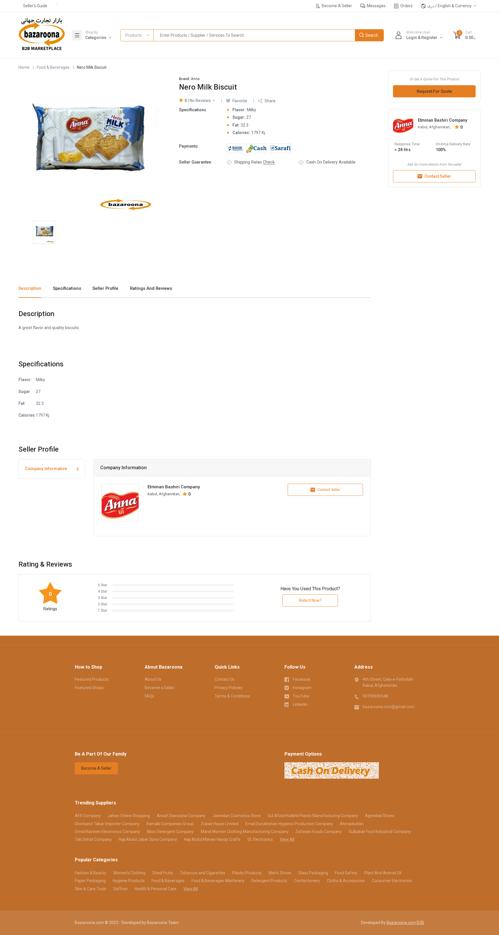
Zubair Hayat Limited (220, 823)
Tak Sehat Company (93, 839)
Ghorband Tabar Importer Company (107, 823)
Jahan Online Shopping (129, 815)
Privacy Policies (229, 687)
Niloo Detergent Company (170, 831)
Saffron (120, 888)
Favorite (239, 101)
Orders (406, 5)
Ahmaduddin (352, 823)
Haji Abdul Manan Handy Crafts (212, 839)
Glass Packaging (313, 873)
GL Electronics (260, 839)
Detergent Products (269, 880)
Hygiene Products (129, 880)
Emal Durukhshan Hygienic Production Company (289, 823)
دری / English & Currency (449, 5)
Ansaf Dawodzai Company (181, 815)
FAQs (149, 696)
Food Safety (346, 873)
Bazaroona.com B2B (405, 922)
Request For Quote (434, 91)
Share (270, 101)
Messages (376, 5)
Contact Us (224, 679)
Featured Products (92, 679)
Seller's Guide (35, 5)
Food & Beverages (53, 67)
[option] (88, 145)
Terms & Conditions (232, 696)
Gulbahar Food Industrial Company (380, 831)
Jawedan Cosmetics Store (237, 815)
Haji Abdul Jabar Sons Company (148, 839)
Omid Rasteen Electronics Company (107, 831)
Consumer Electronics (392, 880)
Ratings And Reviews (151, 288)
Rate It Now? (310, 600)
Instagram (302, 687)
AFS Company (88, 815)
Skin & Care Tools (90, 888)
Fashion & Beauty (90, 873)
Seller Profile (105, 288)
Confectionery (307, 880)
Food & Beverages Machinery (217, 880)
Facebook (301, 679)
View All (287, 839)
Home (23, 67)
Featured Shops (89, 687)
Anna (195, 79)
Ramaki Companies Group (170, 823)
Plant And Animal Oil (382, 873)
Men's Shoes (280, 873)
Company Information (46, 468)
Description (29, 288)
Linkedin (300, 704)
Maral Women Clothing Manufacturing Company (244, 831)
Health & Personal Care (155, 888)
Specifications (67, 288)
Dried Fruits (162, 873)
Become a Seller (159, 687)
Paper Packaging (90, 880)
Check (269, 162)
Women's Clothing (129, 873)
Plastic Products (247, 873)
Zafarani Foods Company (318, 831)
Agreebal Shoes (379, 815)
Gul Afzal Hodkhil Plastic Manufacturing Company (313, 815)
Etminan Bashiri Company (442, 120)
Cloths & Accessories (346, 880)
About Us (153, 679)
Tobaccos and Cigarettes (202, 873)
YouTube (301, 696)
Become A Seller (336, 5)
